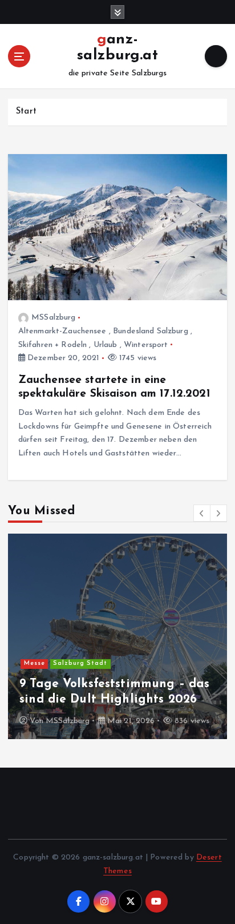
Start (26, 111)
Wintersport (146, 345)
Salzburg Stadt (80, 663)
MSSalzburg (53, 317)
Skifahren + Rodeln (52, 345)
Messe (34, 663)
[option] (117, 636)
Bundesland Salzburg (150, 331)
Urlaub (106, 345)
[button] (201, 513)
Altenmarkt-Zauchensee (62, 331)
